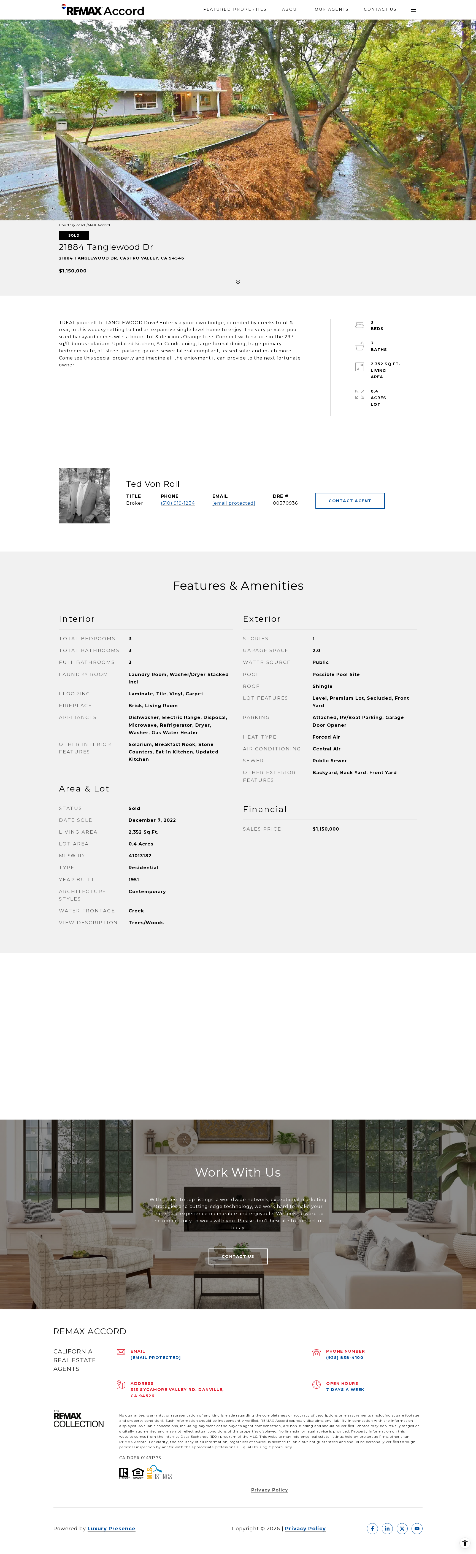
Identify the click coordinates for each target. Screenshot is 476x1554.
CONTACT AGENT (350, 500)
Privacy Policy (269, 1490)
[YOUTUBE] (417, 1528)
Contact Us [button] (238, 1256)
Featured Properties (235, 9)
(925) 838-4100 (344, 1357)
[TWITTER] (402, 1528)
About (291, 9)
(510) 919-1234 (178, 503)
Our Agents (332, 9)
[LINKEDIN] (387, 1528)
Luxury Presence (112, 1529)
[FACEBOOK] (372, 1528)
